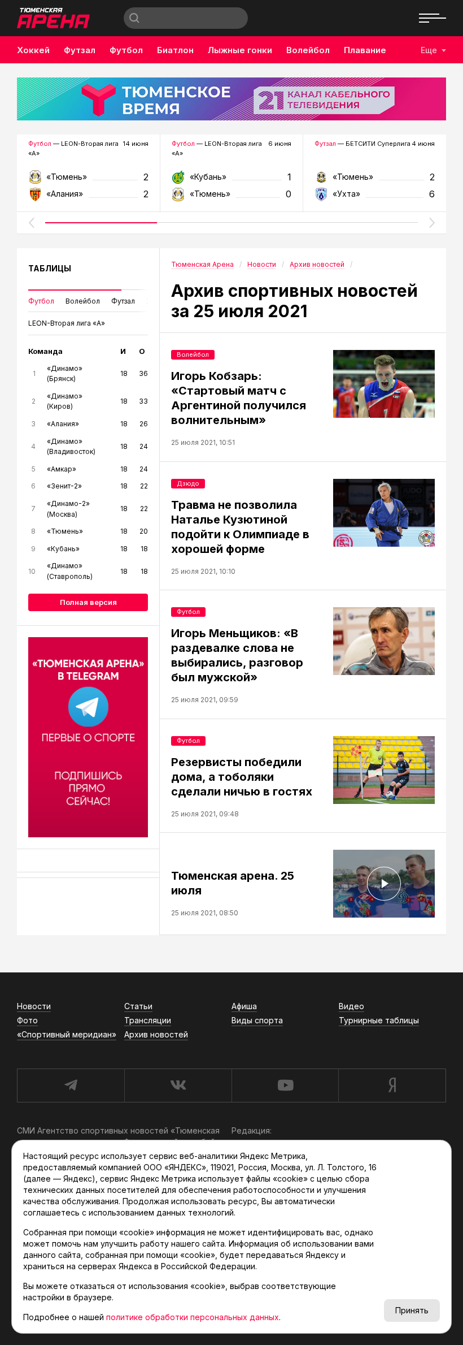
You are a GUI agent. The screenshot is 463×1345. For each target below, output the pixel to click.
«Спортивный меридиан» (66, 1034)
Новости (34, 1006)
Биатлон (175, 50)
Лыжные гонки (240, 50)
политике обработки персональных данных (192, 1317)
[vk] (177, 1085)
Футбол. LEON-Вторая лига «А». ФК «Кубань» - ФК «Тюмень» (232, 180)
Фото (27, 1020)
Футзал (79, 50)
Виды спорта (257, 1020)
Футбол (126, 50)
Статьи (138, 1006)
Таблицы (49, 268)
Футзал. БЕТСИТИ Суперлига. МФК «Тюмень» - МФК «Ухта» (375, 180)
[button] (31, 222)
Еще (429, 50)
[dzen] (392, 1085)
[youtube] (285, 1085)
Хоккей (33, 50)
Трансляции (147, 1020)
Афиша (244, 1006)
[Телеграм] (88, 737)
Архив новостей (156, 1034)
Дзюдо (188, 483)
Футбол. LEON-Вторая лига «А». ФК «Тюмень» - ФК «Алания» (88, 180)
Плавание (365, 50)
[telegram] (70, 1085)
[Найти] (134, 18)
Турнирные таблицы (379, 1020)
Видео (351, 1006)
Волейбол (308, 50)
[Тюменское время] (231, 98)
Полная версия (88, 602)
